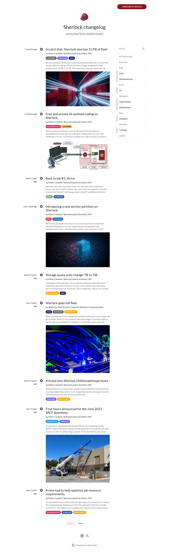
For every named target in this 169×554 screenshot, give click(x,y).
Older (80, 523)
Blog (121, 68)
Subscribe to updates (132, 7)
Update (122, 135)
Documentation (126, 79)
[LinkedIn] (83, 535)
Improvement (125, 102)
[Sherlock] (84, 17)
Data (121, 73)
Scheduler (123, 119)
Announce (123, 62)
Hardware (123, 96)
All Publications (125, 56)
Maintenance (125, 107)
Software (123, 124)
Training (122, 130)
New (121, 113)
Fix (120, 90)
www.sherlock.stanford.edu (84, 34)
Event (121, 85)
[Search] (143, 48)
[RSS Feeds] (87, 535)
